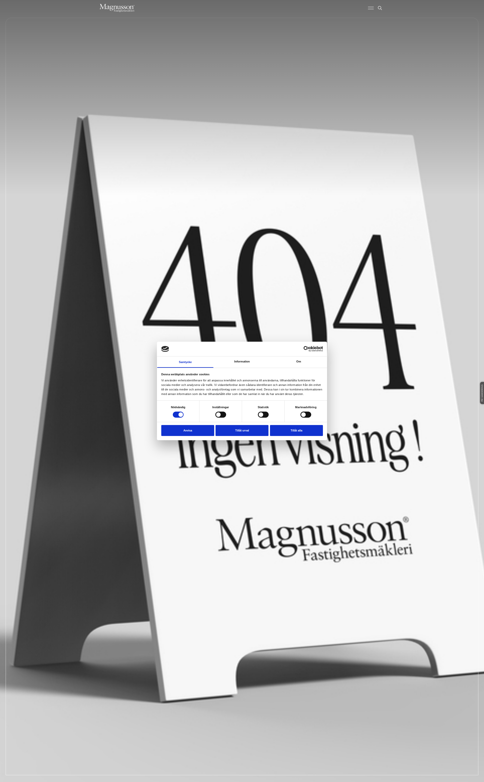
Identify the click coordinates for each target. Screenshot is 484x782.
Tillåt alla (296, 430)
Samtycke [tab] (185, 362)
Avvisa (187, 430)
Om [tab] (298, 361)
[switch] (220, 415)
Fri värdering (482, 393)
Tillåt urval (242, 430)
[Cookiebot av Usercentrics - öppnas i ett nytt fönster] (306, 349)
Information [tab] (242, 361)
